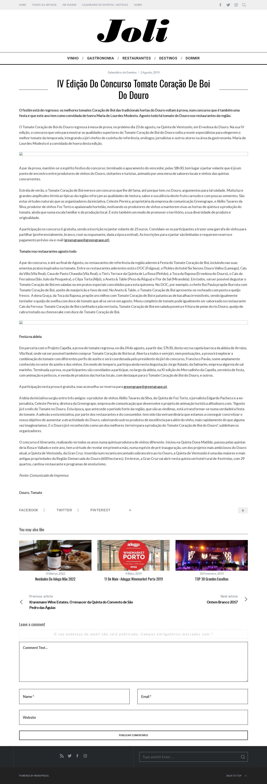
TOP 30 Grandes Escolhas (211, 578)
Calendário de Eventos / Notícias (105, 5)
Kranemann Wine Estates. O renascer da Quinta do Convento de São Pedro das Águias (81, 602)
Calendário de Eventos (122, 72)
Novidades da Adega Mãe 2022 (55, 578)
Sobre (138, 5)
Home (22, 5)
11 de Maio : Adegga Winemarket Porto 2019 (133, 578)
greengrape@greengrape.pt (145, 386)
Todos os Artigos (44, 5)
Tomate (36, 492)
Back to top (234, 775)
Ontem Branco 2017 (222, 599)
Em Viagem (69, 5)
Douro (24, 492)
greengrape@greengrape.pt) (87, 240)
